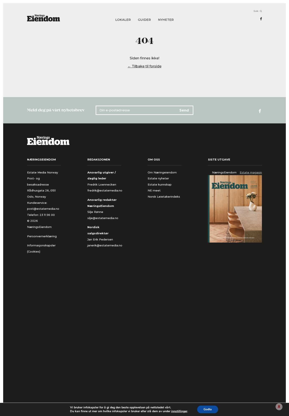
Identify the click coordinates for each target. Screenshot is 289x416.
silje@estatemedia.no (102, 218)
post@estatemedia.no (43, 208)
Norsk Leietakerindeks (164, 196)
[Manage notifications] (279, 406)
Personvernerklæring (42, 236)
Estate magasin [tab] (251, 172)
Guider (144, 19)
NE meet (154, 190)
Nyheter (166, 19)
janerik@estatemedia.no (104, 245)
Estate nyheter (158, 178)
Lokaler (123, 19)
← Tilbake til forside (144, 66)
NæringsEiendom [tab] (224, 172)
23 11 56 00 (48, 214)
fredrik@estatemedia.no (104, 190)
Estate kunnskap (160, 184)
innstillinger (179, 411)
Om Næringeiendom (162, 172)
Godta (208, 409)
